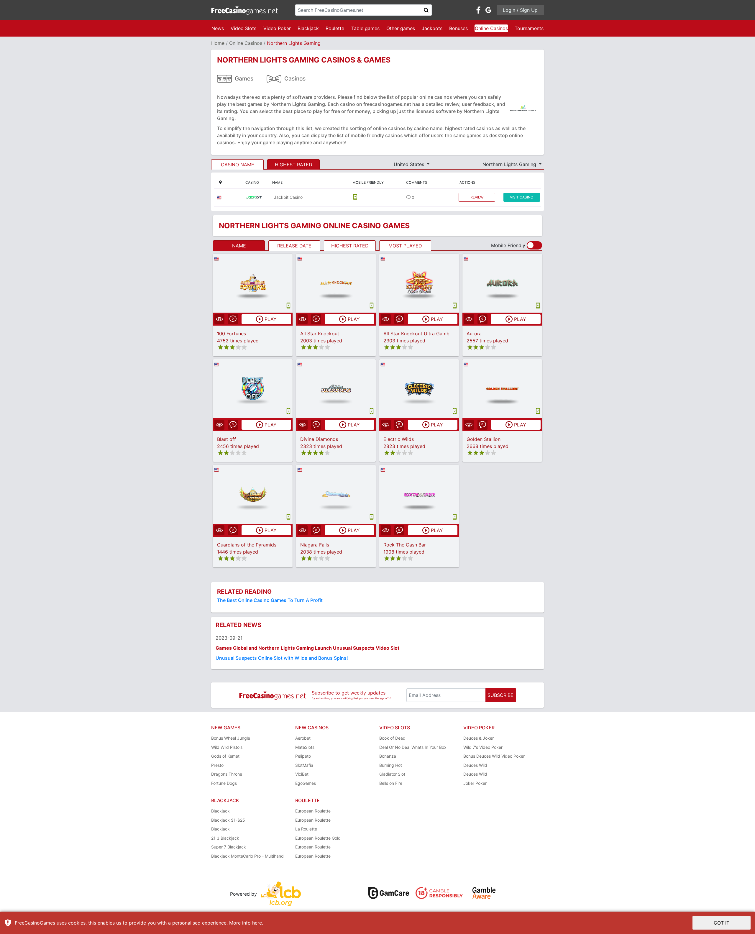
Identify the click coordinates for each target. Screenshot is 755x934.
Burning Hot (390, 765)
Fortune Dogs (224, 783)
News (217, 28)
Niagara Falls (314, 545)
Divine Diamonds (319, 439)
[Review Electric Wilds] (419, 389)
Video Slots (243, 28)
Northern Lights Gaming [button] (510, 164)
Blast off (226, 439)
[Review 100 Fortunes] (253, 283)
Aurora (474, 333)
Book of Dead (392, 738)
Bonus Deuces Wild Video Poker (494, 756)
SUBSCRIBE (500, 695)
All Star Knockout (319, 333)
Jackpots (432, 28)
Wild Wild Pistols (226, 747)
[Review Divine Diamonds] (336, 389)
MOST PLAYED (405, 246)
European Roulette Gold (318, 838)
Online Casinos (491, 28)
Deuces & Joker (478, 738)
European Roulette (313, 810)
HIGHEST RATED (293, 165)
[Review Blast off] (253, 389)
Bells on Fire (390, 783)
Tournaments (529, 28)
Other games (400, 28)
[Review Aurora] (502, 283)
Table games (365, 28)
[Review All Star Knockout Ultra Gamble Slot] (419, 283)
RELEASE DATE (294, 246)
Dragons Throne (226, 774)
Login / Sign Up (520, 10)
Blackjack (308, 28)
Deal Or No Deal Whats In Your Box (413, 747)
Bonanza (387, 756)
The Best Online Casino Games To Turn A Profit (270, 600)
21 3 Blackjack (225, 838)
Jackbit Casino (288, 197)
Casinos (295, 78)
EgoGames (305, 783)
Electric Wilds (398, 439)
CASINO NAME (237, 165)
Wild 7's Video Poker (483, 747)
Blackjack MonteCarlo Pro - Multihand (247, 856)
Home (217, 43)
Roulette (335, 28)
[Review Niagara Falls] (336, 494)
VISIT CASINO (521, 197)
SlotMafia (304, 765)
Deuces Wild (475, 765)
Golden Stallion (483, 439)
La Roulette (306, 828)
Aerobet (303, 738)
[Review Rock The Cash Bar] (419, 494)
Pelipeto (303, 756)
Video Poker (277, 28)
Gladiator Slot (392, 774)
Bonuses (458, 28)
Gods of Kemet (225, 756)
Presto (217, 765)
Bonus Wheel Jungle (230, 738)
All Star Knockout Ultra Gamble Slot (423, 333)
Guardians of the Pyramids (246, 545)
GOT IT (721, 923)
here (257, 923)
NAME (239, 246)
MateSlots (304, 747)
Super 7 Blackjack (228, 846)
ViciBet (301, 774)
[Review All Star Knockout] (336, 283)
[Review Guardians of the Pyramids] (253, 494)
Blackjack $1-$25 (228, 820)
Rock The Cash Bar (404, 545)
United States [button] (410, 164)
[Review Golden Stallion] (502, 389)
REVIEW (476, 197)
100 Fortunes (231, 333)
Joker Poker (475, 783)
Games (244, 78)
